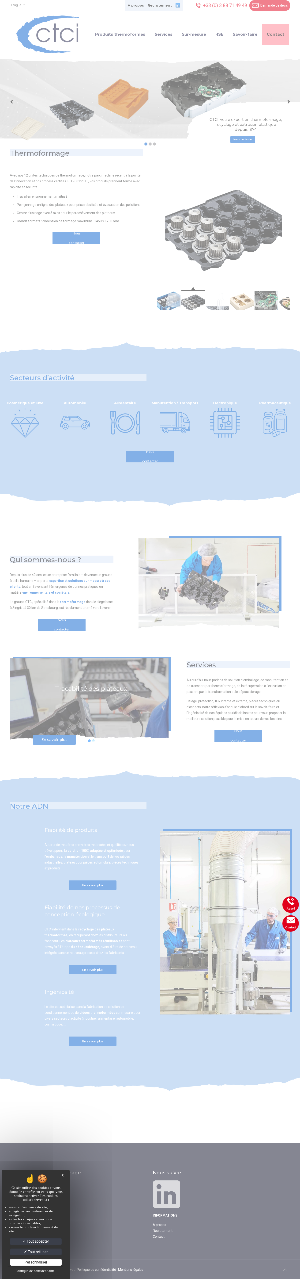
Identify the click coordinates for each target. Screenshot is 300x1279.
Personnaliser (35, 1262)
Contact (290, 928)
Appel (290, 908)
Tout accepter (37, 1241)
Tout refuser (37, 1252)
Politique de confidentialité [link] (35, 1271)
